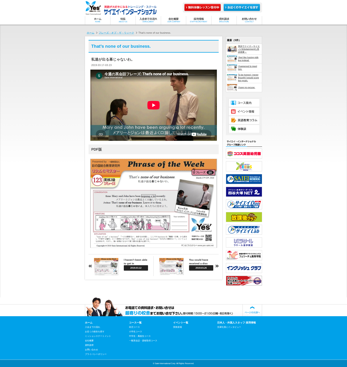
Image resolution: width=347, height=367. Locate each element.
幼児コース (134, 327)
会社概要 (173, 20)
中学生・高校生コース (140, 336)
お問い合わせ (249, 20)
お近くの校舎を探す (94, 331)
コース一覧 (244, 103)
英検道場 (177, 327)
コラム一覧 (244, 120)
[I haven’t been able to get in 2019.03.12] (121, 274)
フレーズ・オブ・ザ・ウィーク (116, 32)
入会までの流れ (148, 20)
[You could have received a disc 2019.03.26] (186, 274)
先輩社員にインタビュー (229, 327)
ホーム (97, 20)
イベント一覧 (244, 111)
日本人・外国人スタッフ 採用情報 (236, 322)
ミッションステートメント (123, 20)
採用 (198, 20)
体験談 (244, 129)
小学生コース (135, 331)
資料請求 (224, 20)
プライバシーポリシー (96, 354)
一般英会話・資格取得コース (143, 340)
